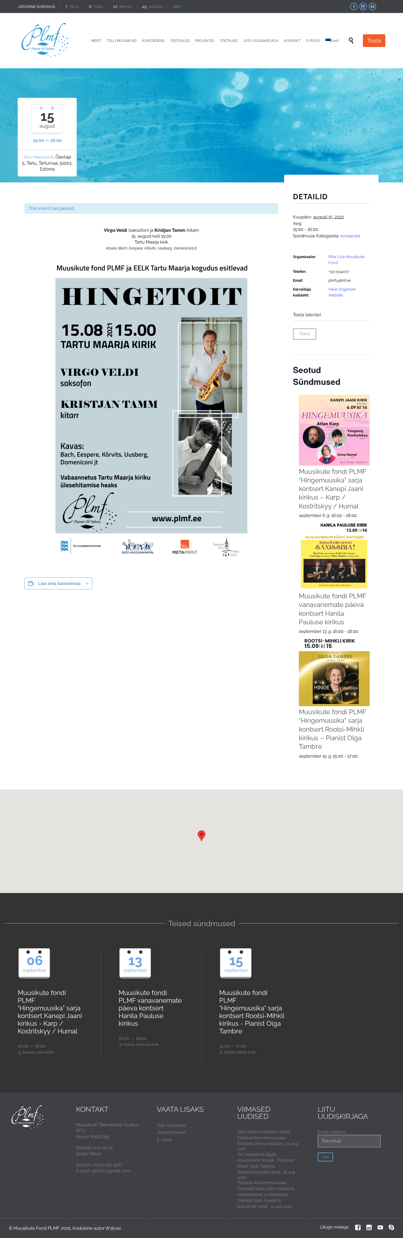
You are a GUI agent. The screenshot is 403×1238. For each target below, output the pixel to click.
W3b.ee (113, 1228)
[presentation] (334, 430)
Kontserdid (350, 236)
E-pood (164, 1139)
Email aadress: (332, 1132)
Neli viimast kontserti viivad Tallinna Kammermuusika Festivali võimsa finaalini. (263, 1138)
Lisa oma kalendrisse (59, 583)
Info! (177, 6)
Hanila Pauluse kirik (141, 1044)
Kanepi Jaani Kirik (38, 1052)
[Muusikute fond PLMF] (45, 40)
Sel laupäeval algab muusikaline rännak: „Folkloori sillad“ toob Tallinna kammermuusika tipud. (265, 1163)
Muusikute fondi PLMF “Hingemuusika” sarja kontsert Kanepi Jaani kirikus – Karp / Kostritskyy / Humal (332, 489)
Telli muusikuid (171, 1125)
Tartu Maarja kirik (38, 157)
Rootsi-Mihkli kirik (239, 1052)
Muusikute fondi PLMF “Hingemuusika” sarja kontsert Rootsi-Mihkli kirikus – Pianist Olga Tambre (332, 729)
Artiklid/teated (171, 1132)
